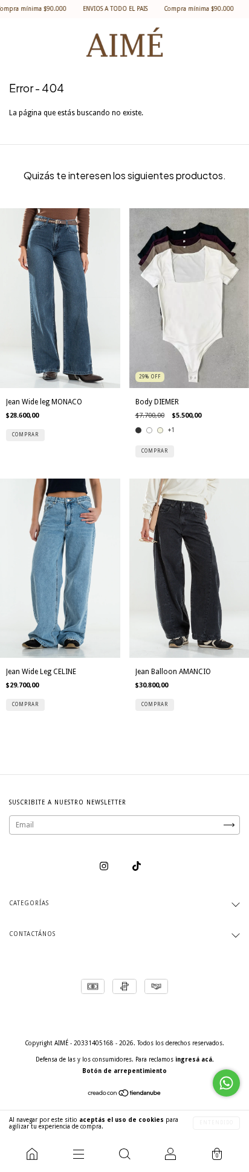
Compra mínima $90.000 (185, 8)
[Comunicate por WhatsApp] (226, 1083)
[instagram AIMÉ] (105, 866)
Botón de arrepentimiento (124, 1071)
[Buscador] (124, 1154)
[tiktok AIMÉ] (136, 866)
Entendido (216, 1123)
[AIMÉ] (32, 1154)
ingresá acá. (194, 1059)
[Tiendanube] (125, 1095)
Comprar (25, 435)
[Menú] (78, 1154)
